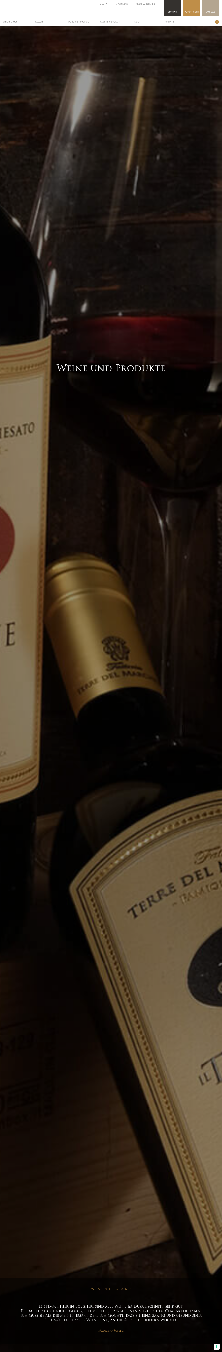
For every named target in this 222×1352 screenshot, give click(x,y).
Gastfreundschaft (110, 22)
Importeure (121, 4)
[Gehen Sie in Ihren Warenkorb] (212, 21)
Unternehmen (10, 22)
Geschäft (172, 12)
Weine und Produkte (78, 22)
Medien (136, 22)
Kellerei (39, 22)
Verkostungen (192, 12)
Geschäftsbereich (146, 4)
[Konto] (205, 21)
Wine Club (210, 12)
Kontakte (169, 22)
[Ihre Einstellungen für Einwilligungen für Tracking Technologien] (217, 1347)
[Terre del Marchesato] (47, 7)
